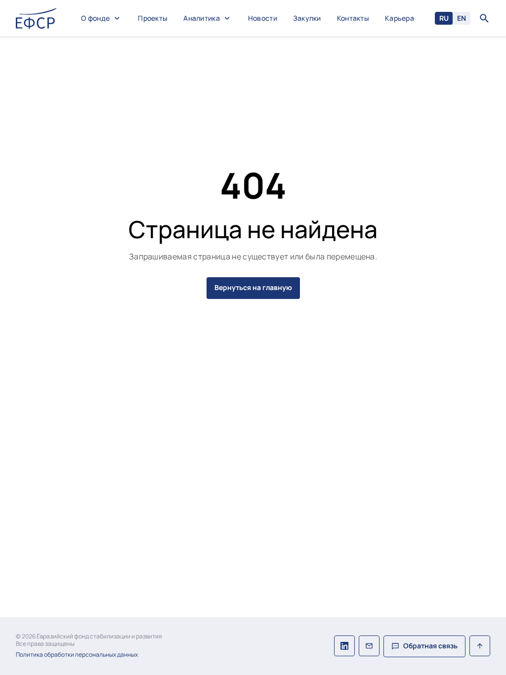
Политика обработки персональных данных (77, 654)
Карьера (399, 18)
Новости (262, 18)
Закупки (307, 18)
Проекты (153, 18)
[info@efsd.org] (369, 646)
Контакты (353, 18)
